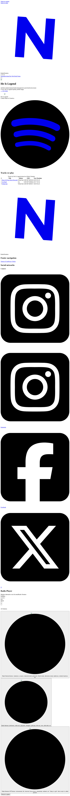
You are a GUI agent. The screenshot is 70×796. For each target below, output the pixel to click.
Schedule (3, 76)
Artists (7, 76)
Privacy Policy (12, 261)
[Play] (2, 598)
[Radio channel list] (1, 602)
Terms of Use (4, 261)
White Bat (4, 184)
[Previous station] (1, 598)
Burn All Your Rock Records (10, 180)
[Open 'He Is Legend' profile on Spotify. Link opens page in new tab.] (35, 169)
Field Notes (17, 76)
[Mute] (1, 604)
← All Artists (4, 91)
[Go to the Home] (35, 71)
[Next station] (4, 598)
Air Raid (4, 182)
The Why (11, 76)
